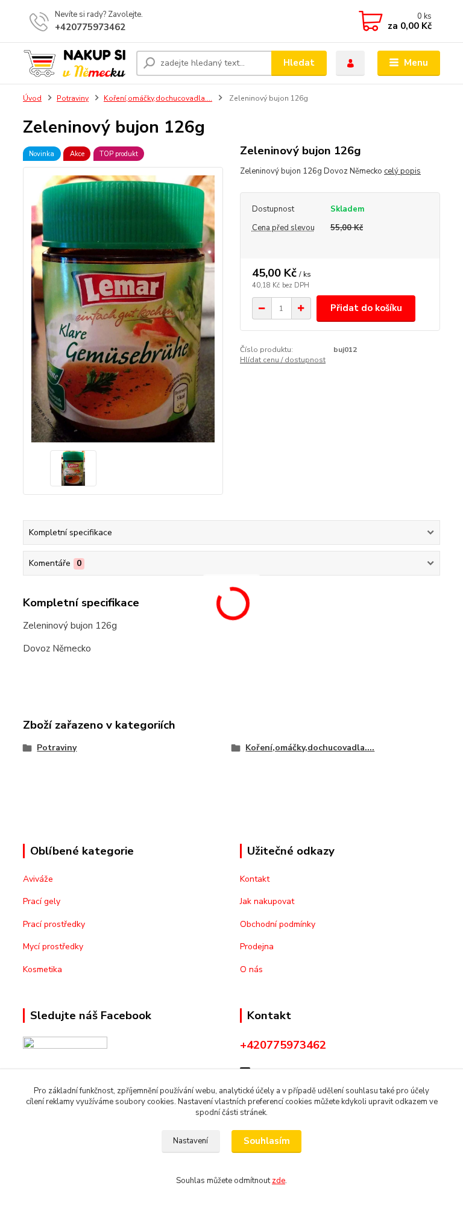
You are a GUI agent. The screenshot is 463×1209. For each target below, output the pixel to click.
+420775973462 (90, 27)
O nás (251, 969)
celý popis (402, 171)
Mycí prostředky (53, 946)
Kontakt (254, 879)
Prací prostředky (54, 924)
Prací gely (41, 901)
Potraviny (73, 98)
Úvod (32, 98)
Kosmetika (42, 969)
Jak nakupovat (267, 901)
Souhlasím (267, 1141)
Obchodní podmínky (277, 924)
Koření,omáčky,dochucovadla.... (158, 98)
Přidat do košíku (366, 308)
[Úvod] (75, 63)
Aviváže (38, 879)
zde (278, 1180)
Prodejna (257, 946)
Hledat (299, 63)
